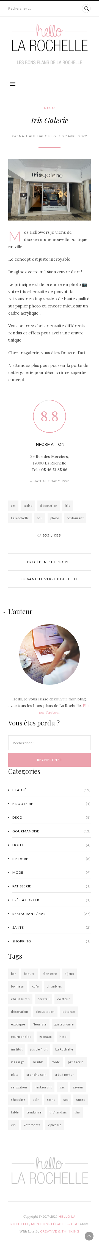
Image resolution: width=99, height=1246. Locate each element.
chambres (54, 986)
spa (66, 1099)
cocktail (43, 999)
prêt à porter (51, 900)
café (35, 986)
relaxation (19, 1087)
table (15, 1112)
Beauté (51, 790)
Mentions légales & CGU (55, 1224)
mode (56, 1062)
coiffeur (63, 999)
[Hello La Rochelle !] (49, 44)
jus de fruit (39, 1049)
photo (54, 518)
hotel (63, 1036)
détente (68, 1011)
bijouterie (51, 804)
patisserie (51, 886)
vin (13, 1125)
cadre (28, 505)
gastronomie (64, 1024)
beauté (29, 973)
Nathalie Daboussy (34, 136)
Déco (49, 107)
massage (18, 1062)
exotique (18, 1024)
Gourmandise (51, 831)
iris (67, 505)
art (13, 505)
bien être (50, 973)
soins (51, 1099)
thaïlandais (58, 1112)
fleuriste (40, 1024)
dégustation (45, 1011)
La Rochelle (20, 518)
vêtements (32, 1125)
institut (17, 1049)
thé (77, 1112)
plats (15, 1074)
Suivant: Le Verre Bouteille (49, 579)
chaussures (20, 999)
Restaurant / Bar (51, 914)
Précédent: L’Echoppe (49, 562)
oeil (40, 518)
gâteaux (45, 1036)
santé (51, 927)
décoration (48, 505)
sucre (81, 1099)
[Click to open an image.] (49, 190)
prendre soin (36, 1074)
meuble (38, 1062)
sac (62, 1087)
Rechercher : (23, 743)
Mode (51, 872)
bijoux (69, 973)
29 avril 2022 (74, 136)
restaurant (75, 518)
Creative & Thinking (59, 1231)
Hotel (51, 845)
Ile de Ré (51, 859)
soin (36, 1099)
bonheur (17, 986)
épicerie (54, 1125)
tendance (34, 1112)
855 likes (52, 535)
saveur (78, 1087)
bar (13, 973)
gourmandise (21, 1036)
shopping (51, 941)
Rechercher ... (19, 8)
